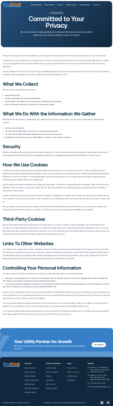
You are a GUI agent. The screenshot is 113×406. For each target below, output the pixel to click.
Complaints (50, 380)
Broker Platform (49, 5)
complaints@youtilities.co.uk (100, 387)
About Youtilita (51, 368)
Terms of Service (73, 372)
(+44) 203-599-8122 (97, 383)
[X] (102, 403)
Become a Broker (52, 372)
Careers (48, 376)
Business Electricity (32, 380)
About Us (60, 5)
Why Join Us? (51, 384)
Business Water (30, 392)
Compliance (71, 380)
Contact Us (96, 5)
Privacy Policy (72, 368)
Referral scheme (71, 5)
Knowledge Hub (85, 5)
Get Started (98, 345)
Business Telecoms (32, 388)
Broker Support (30, 372)
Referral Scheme (51, 388)
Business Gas (30, 384)
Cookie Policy (72, 376)
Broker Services (36, 5)
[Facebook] (108, 403)
